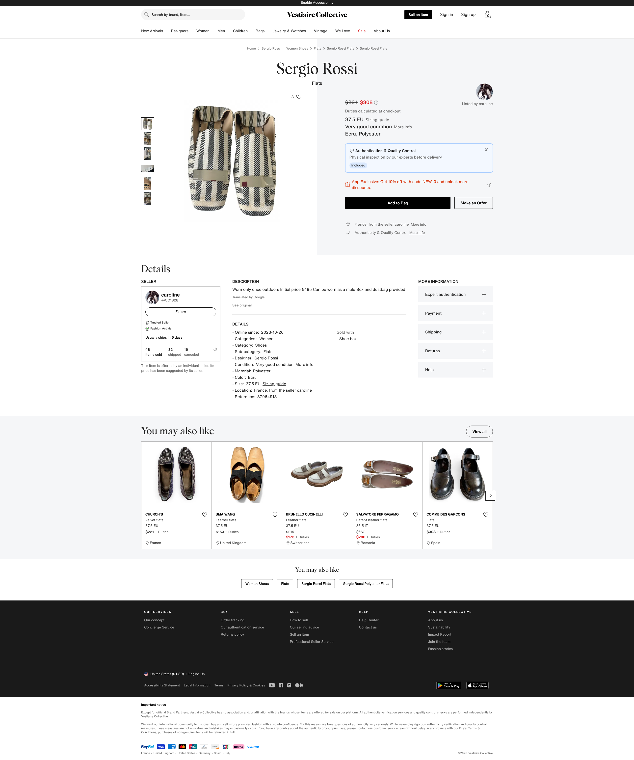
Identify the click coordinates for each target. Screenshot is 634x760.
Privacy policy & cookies (246, 685)
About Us (382, 31)
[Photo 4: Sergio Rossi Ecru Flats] (147, 168)
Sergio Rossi (271, 48)
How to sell (299, 620)
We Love (342, 31)
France (145, 753)
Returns (432, 351)
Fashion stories (440, 648)
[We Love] (354, 31)
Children (240, 31)
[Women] (213, 31)
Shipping (433, 332)
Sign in (446, 14)
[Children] (252, 31)
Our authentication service (242, 627)
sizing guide (377, 120)
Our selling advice (304, 627)
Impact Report (439, 634)
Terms (218, 685)
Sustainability (439, 627)
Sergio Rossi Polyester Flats (366, 583)
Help (429, 370)
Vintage (320, 31)
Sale (362, 31)
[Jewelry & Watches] (310, 31)
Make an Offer (474, 203)
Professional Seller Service (311, 641)
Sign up (468, 14)
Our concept (154, 620)
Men (221, 31)
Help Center (369, 620)
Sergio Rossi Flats (340, 48)
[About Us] (394, 31)
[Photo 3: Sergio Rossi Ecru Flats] (147, 153)
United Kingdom (164, 753)
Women (203, 31)
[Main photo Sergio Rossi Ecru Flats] (147, 123)
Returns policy (232, 634)
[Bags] (268, 31)
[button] (487, 14)
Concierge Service (159, 627)
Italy (227, 753)
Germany (205, 753)
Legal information (197, 685)
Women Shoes (297, 48)
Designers (179, 31)
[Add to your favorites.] (205, 515)
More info (403, 127)
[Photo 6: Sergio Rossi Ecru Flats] (147, 198)
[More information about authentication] (487, 150)
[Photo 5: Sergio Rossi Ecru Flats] (147, 183)
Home (251, 48)
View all (479, 431)
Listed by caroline (477, 103)
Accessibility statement (162, 685)
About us (435, 620)
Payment (433, 313)
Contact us (368, 627)
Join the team (439, 641)
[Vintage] (331, 31)
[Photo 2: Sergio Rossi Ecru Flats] (147, 138)
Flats (317, 48)
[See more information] (489, 185)
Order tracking (232, 620)
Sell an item (418, 14)
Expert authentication (445, 294)
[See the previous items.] (144, 496)
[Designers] (192, 31)
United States (186, 753)
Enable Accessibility (317, 2)
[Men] (229, 31)
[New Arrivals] (167, 31)
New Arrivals (152, 31)
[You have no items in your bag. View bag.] (487, 14)
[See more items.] (490, 496)
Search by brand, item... (171, 14)
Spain (217, 753)
